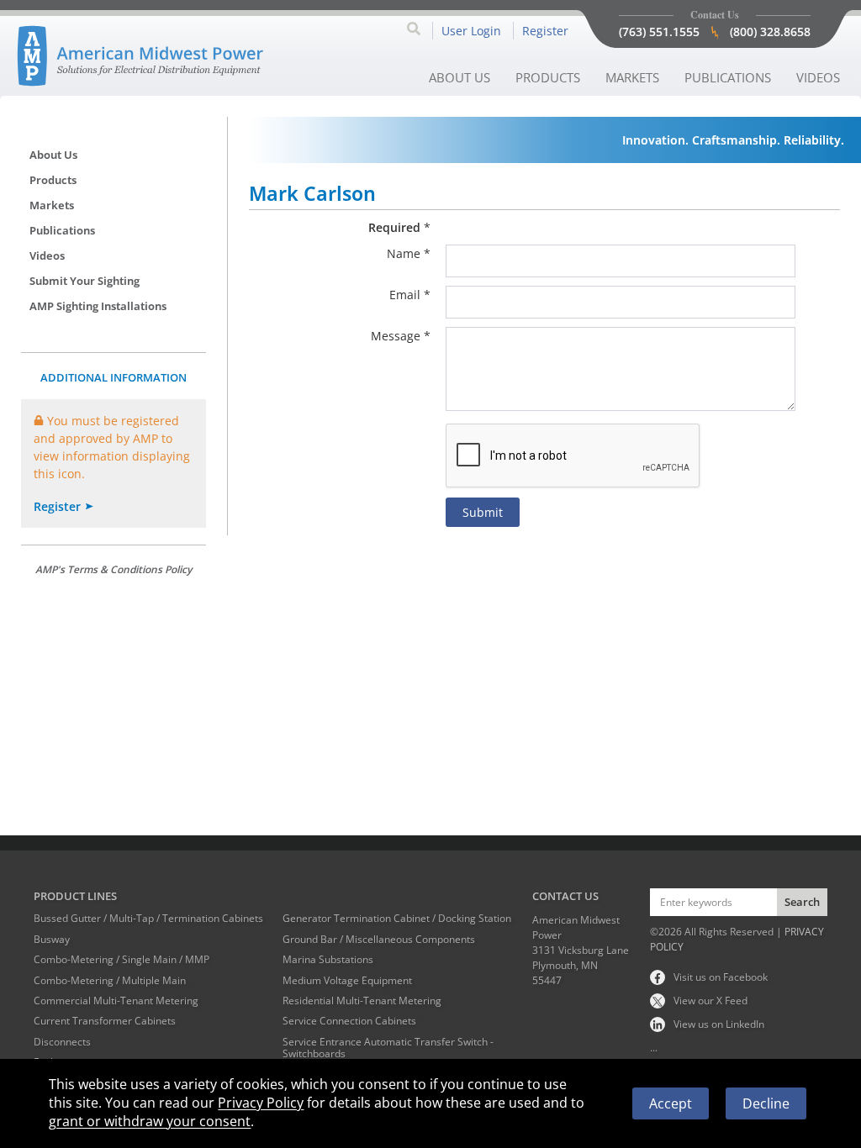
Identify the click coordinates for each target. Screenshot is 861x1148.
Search (802, 901)
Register (545, 31)
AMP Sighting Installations (97, 305)
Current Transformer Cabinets (105, 1021)
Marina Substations (328, 960)
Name (403, 253)
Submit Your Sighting (84, 280)
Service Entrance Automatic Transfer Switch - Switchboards (388, 1048)
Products (547, 77)
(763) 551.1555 (659, 31)
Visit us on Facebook (720, 977)
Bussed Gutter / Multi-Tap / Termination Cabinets (148, 918)
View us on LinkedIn (718, 1024)
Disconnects (62, 1042)
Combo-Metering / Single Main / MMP (121, 960)
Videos (818, 77)
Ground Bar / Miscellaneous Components (379, 939)
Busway (52, 939)
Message (395, 336)
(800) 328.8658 (770, 31)
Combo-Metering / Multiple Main (110, 981)
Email (404, 295)
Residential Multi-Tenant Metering (362, 1001)
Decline (766, 1103)
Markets (632, 77)
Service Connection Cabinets (349, 1021)
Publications (727, 77)
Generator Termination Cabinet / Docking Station (397, 918)
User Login (471, 31)
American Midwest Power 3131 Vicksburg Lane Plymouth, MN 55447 (580, 950)
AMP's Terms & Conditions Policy (113, 569)
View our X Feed (710, 1000)
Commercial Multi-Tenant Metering (116, 1001)
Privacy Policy (261, 1102)
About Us (459, 77)
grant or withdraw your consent (150, 1121)
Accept (670, 1103)
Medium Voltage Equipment (347, 981)
